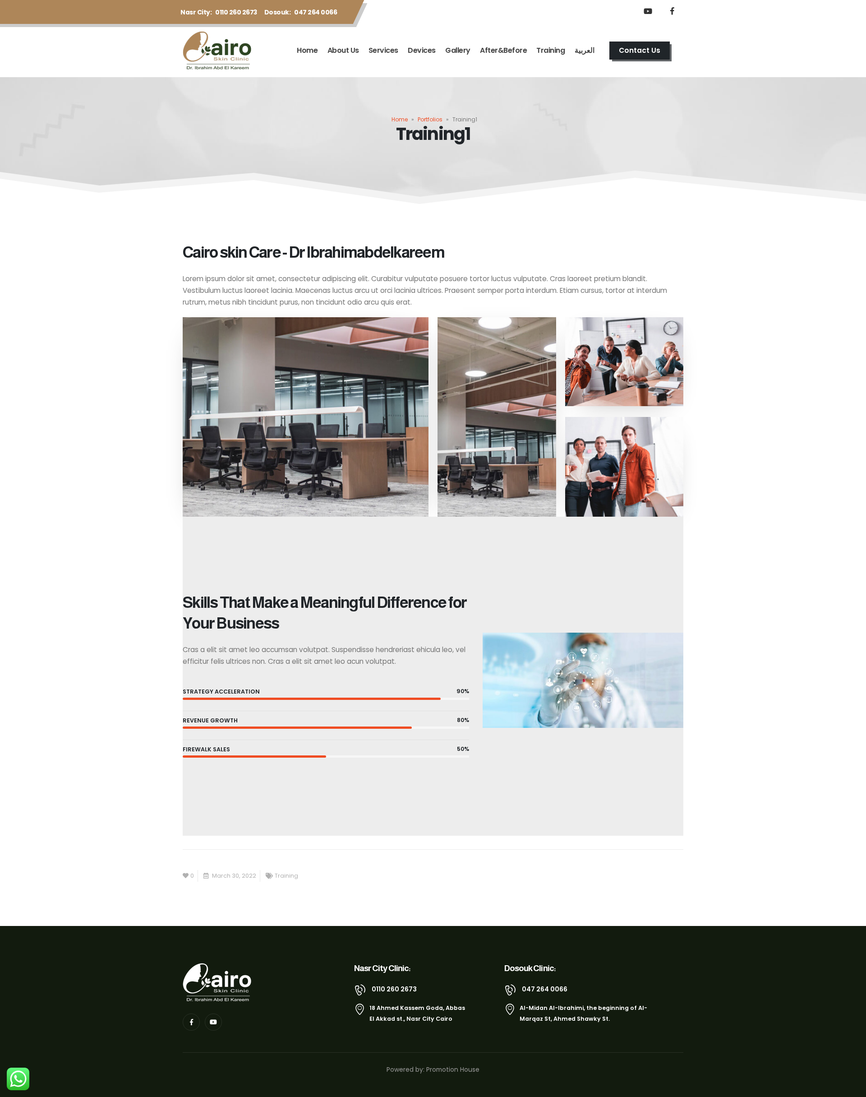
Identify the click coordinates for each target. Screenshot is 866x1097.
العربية (584, 50)
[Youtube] (648, 11)
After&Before (503, 50)
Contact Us (639, 50)
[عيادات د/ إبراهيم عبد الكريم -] (219, 50)
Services (383, 50)
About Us (343, 50)
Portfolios (430, 119)
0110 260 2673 (236, 12)
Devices (422, 50)
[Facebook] (672, 11)
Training (550, 50)
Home (307, 50)
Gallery (457, 50)
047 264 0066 (315, 12)
